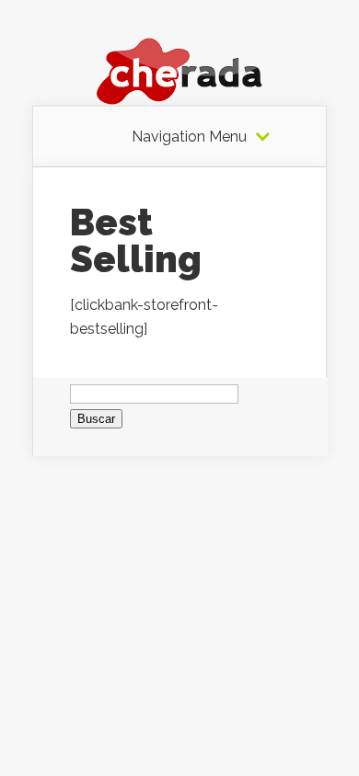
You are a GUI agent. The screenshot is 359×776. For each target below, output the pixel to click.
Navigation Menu (189, 137)
